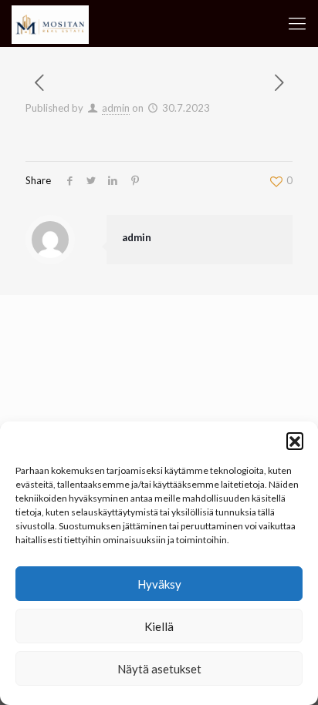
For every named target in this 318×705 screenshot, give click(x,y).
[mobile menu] (297, 23)
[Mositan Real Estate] (50, 23)
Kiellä (159, 626)
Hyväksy (159, 584)
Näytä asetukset (159, 669)
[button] (295, 440)
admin (116, 108)
